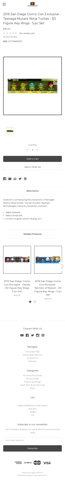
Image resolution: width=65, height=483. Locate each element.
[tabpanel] (17, 269)
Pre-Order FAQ (32, 351)
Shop (32, 388)
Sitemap (32, 361)
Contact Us (32, 358)
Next (62, 266)
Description (32, 190)
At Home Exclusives (32, 375)
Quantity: (32, 145)
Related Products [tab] (32, 234)
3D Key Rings (32, 378)
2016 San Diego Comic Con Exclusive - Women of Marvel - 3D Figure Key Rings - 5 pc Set (48, 288)
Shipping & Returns (32, 355)
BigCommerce (37, 473)
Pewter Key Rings (32, 382)
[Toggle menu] (4, 4)
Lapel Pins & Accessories (32, 385)
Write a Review (10, 36)
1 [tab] (30, 302)
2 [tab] (35, 302)
